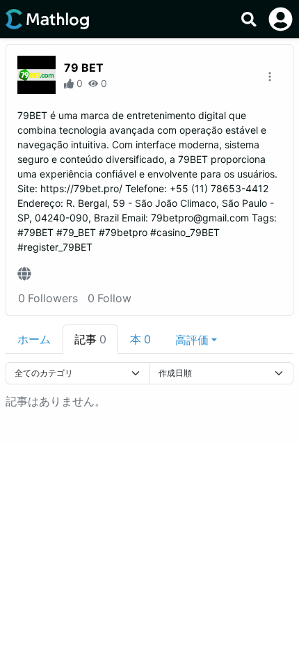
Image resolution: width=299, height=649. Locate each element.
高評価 (192, 340)
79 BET (84, 68)
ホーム (34, 339)
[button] (196, 339)
